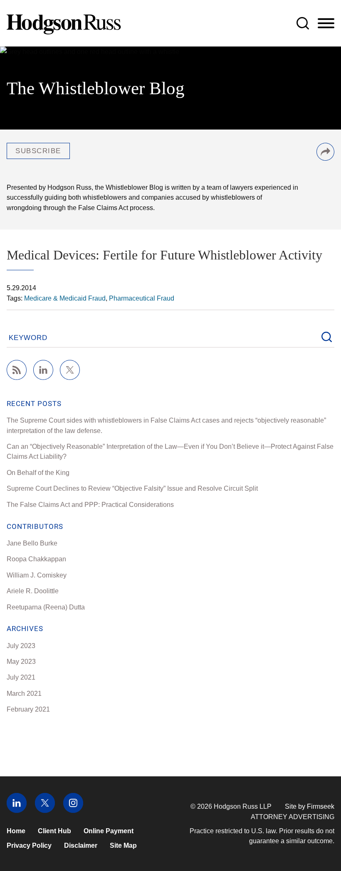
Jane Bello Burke (32, 543)
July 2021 (21, 677)
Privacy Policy (29, 845)
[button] (325, 158)
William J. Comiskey (37, 575)
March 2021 (24, 693)
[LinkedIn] (43, 377)
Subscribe (38, 151)
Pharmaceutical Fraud (141, 298)
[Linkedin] (17, 810)
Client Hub (54, 830)
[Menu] (326, 23)
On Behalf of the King (38, 472)
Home (16, 830)
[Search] (303, 23)
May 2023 (21, 661)
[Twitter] (70, 377)
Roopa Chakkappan (36, 559)
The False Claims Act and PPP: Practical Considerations (90, 504)
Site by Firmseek (309, 806)
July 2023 (21, 645)
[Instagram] (73, 810)
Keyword (28, 338)
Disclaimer (80, 845)
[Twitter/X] (45, 810)
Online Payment (108, 830)
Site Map (123, 845)
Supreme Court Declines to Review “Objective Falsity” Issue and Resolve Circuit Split (132, 488)
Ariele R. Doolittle (33, 591)
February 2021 (28, 709)
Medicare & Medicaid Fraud (65, 298)
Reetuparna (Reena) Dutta (46, 607)
